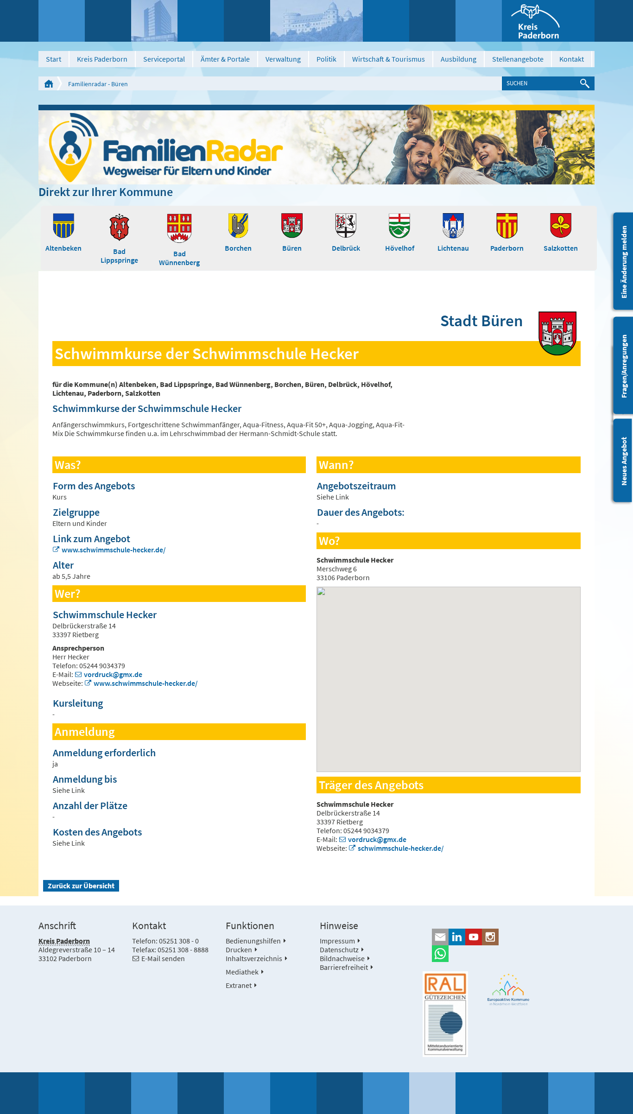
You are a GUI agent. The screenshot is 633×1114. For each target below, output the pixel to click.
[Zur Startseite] (548, 21)
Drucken (239, 949)
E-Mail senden (163, 958)
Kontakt (571, 58)
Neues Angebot (623, 461)
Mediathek (242, 971)
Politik (326, 58)
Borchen (238, 248)
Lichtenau (453, 248)
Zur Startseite (49, 83)
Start (53, 58)
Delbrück (346, 248)
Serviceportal (164, 58)
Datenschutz (339, 949)
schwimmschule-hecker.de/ (401, 848)
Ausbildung (458, 58)
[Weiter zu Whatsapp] (508, 953)
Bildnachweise (342, 958)
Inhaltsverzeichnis (254, 958)
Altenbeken (63, 248)
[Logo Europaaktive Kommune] (509, 989)
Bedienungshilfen (253, 940)
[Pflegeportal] (316, 144)
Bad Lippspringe (119, 256)
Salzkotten (561, 248)
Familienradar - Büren (98, 84)
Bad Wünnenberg (179, 258)
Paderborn (507, 248)
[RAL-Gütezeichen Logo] (445, 1014)
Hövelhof (399, 248)
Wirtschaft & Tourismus (388, 58)
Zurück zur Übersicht (81, 885)
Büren (292, 248)
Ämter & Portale (225, 58)
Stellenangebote (518, 58)
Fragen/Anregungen (623, 366)
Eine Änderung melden (623, 262)
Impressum (337, 940)
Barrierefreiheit (344, 967)
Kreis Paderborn (102, 58)
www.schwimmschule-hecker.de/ (114, 549)
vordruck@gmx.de (113, 674)
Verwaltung (283, 58)
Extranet (239, 985)
